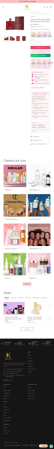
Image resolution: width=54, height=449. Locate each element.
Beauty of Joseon (11, 249)
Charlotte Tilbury (11, 219)
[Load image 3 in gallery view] (18, 38)
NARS (5, 398)
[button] (2, 7)
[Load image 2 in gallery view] (12, 38)
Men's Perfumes (41, 125)
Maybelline (6, 401)
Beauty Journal (7, 430)
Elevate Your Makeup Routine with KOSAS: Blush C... (35, 319)
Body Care (30, 361)
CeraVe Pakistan (34, 219)
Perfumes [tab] (28, 297)
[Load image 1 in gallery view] (6, 38)
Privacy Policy (31, 396)
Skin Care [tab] (21, 297)
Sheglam (8, 190)
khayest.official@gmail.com (11, 373)
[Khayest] (8, 356)
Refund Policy (31, 393)
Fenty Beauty (6, 396)
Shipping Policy (31, 390)
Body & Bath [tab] (36, 297)
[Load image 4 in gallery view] (24, 38)
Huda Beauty (6, 393)
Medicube (32, 278)
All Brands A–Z (7, 420)
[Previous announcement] (2, 1)
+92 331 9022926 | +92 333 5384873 (13, 371)
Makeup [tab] (7, 297)
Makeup (30, 355)
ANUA (7, 278)
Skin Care (30, 358)
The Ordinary (33, 190)
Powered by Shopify (14, 442)
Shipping (32, 26)
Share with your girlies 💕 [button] (38, 87)
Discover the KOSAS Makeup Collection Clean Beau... (13, 319)
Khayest (8, 442)
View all (27, 284)
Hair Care (30, 363)
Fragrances (30, 366)
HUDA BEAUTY (34, 249)
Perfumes (36, 11)
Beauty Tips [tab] (44, 297)
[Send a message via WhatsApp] (51, 446)
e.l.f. (4, 404)
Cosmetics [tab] (13, 297)
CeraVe (5, 412)
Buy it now (40, 51)
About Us (6, 427)
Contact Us (6, 433)
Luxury (34, 125)
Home (32, 11)
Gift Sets (30, 371)
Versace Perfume (41, 127)
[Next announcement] (51, 1)
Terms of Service (31, 398)
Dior (4, 387)
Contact (29, 387)
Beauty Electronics (32, 369)
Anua (5, 415)
